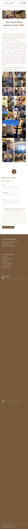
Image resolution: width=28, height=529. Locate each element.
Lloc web (4, 199)
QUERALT (17, 28)
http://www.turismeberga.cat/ (9, 245)
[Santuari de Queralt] (11, 3)
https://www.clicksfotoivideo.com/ (10, 241)
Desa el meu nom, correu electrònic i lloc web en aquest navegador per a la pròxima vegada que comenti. (14, 209)
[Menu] (24, 3)
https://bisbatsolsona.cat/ (8, 243)
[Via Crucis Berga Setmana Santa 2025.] (14, 14)
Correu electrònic (6, 192)
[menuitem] (20, 3)
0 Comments (10, 28)
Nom (3, 185)
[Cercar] (20, 3)
